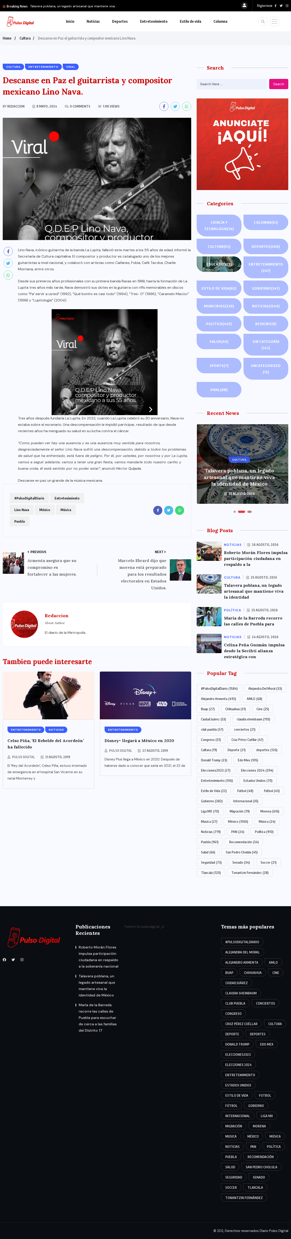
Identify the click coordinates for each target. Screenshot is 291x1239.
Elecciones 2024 (257, 770)
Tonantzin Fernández (249, 872)
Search (278, 84)
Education (219, 264)
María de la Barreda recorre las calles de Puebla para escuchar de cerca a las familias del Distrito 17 (239, 474)
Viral (219, 390)
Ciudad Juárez (213, 719)
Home (7, 38)
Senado (241, 862)
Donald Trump (214, 760)
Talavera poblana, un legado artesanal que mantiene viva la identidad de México (97, 986)
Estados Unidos (257, 780)
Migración (240, 811)
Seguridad (211, 862)
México (44, 510)
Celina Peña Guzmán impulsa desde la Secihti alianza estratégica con (254, 650)
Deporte (237, 750)
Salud (219, 341)
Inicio (70, 21)
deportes (266, 750)
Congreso (211, 739)
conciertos (244, 729)
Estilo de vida (190, 21)
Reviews (266, 324)
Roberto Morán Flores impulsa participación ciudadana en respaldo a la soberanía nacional (98, 957)
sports (219, 366)
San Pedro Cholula (242, 852)
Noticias (93, 21)
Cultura (25, 38)
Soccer (268, 862)
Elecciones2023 (215, 770)
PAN (237, 832)
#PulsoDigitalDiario (29, 498)
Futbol (245, 791)
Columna (220, 21)
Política (219, 324)
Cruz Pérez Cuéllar (247, 739)
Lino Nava (21, 510)
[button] (234, 512)
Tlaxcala (211, 872)
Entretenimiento (154, 21)
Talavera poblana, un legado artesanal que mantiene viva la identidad (253, 591)
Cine (262, 709)
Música (65, 510)
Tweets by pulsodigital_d (144, 926)
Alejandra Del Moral (265, 688)
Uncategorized (266, 369)
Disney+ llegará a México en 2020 (139, 740)
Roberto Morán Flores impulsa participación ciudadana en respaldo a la (256, 558)
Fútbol (272, 791)
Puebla (19, 521)
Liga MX (210, 811)
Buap (208, 709)
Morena (269, 811)
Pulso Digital (23, 757)
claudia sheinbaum (253, 719)
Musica (209, 821)
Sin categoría (266, 344)
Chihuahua (235, 709)
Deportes (120, 21)
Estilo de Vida (214, 791)
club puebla (212, 729)
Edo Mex (248, 760)
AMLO (254, 699)
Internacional (245, 801)
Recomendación (244, 842)
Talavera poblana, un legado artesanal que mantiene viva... (73, 6)
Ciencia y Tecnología (219, 225)
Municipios (219, 306)
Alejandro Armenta (218, 699)
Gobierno (266, 288)
